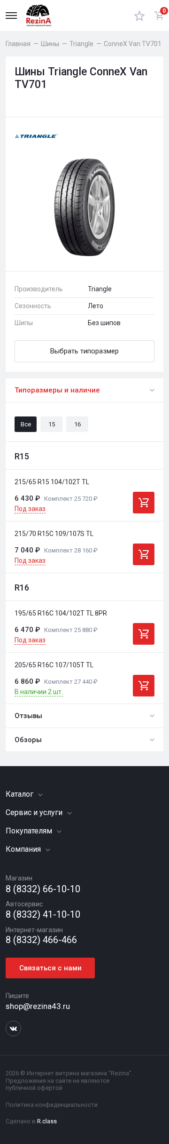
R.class (47, 1121)
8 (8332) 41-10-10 (43, 914)
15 (51, 424)
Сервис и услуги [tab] (35, 812)
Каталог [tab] (20, 794)
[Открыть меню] (11, 15)
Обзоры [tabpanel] (28, 740)
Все (26, 424)
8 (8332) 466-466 (41, 940)
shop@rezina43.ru (38, 1006)
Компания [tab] (24, 849)
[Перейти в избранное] (139, 15)
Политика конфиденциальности (52, 1104)
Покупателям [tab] (30, 830)
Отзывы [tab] (28, 716)
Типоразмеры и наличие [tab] (57, 390)
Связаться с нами (50, 968)
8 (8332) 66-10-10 (43, 889)
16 (77, 424)
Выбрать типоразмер (84, 351)
